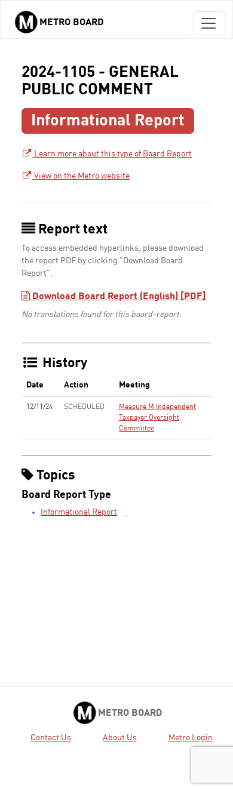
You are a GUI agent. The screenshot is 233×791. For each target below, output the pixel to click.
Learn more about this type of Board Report (112, 154)
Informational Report (79, 512)
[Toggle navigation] (208, 23)
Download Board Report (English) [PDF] (118, 296)
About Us (120, 738)
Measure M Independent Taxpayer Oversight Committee (157, 418)
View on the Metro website (81, 176)
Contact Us (50, 738)
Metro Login (190, 738)
